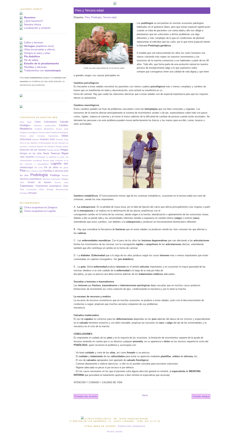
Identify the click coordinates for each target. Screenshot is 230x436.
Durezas (59, 139)
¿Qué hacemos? (33, 20)
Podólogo (55, 175)
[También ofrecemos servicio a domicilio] (21, 107)
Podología (96, 17)
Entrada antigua (201, 396)
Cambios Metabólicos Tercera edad (51, 129)
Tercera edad (109, 17)
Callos (37, 122)
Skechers (46, 179)
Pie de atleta (31, 60)
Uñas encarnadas (28, 189)
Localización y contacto (37, 27)
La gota (60, 157)
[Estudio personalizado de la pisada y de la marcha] (21, 96)
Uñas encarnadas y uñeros (39, 49)
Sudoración (55, 179)
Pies (87, 17)
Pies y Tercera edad (89, 10)
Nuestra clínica (32, 24)
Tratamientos (26, 185)
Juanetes (29, 157)
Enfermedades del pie (48, 143)
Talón (22, 182)
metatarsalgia (26, 167)
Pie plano (63, 168)
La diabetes (51, 157)
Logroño (56, 163)
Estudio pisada (62, 146)
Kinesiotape (40, 157)
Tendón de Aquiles (39, 182)
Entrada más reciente (86, 396)
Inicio (145, 395)
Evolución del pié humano (33, 150)
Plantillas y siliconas (35, 67)
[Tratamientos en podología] (21, 39)
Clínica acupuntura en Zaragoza (40, 207)
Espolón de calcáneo (46, 146)
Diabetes (44, 139)
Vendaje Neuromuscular (57, 189)
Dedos (65, 135)
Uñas (65, 186)
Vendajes (23, 193)
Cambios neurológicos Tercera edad (35, 132)
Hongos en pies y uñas (37, 53)
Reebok (65, 175)
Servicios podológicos (31, 179)
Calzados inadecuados (45, 125)
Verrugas (32, 193)
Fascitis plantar (53, 150)
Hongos (64, 149)
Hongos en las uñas (31, 153)
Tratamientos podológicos (48, 186)
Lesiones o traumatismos (37, 164)
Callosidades (50, 122)
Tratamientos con (42, 70)
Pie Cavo (38, 168)
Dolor (52, 139)
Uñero (41, 189)
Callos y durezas (33, 42)
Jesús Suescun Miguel (55, 153)
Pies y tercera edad (34, 171)
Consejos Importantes (47, 136)
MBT (66, 164)
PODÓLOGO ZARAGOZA (131, 426)
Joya (22, 157)
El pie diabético (31, 143)
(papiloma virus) (39, 46)
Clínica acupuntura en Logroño (40, 211)
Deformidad (25, 139)
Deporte (35, 139)
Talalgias (64, 179)
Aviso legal (25, 122)
